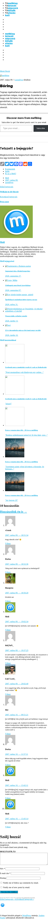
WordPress (26, 915)
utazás (11, 13)
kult (7, 15)
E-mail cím (5, 873)
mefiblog (13, 3)
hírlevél (12, 5)
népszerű (13, 8)
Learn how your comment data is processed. (25, 897)
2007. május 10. (16, 715)
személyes (19, 80)
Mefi (7, 178)
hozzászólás (8, 851)
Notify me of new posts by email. (16, 887)
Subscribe (41, 128)
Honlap (3, 878)
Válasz (8, 543)
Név (2, 869)
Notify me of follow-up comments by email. (21, 883)
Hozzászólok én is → (13, 511)
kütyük (11, 10)
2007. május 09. (11, 180)
